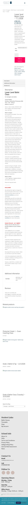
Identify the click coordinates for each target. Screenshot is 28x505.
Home (4, 10)
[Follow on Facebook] (3, 472)
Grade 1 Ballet (17, 71)
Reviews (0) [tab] (7, 85)
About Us (4, 436)
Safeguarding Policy (7, 444)
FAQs (3, 438)
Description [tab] (7, 80)
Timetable (4, 422)
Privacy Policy (5, 442)
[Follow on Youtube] (12, 472)
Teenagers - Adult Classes (11, 10)
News (3, 449)
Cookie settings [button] (10, 502)
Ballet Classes (17, 68)
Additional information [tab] (9, 83)
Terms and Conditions (8, 440)
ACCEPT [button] (18, 502)
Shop (2, 424)
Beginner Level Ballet (19, 70)
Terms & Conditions (9, 195)
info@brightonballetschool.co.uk (7, 460)
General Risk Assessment (9, 447)
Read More (24, 502)
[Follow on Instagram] (8, 472)
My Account (4, 426)
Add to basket (20, 60)
